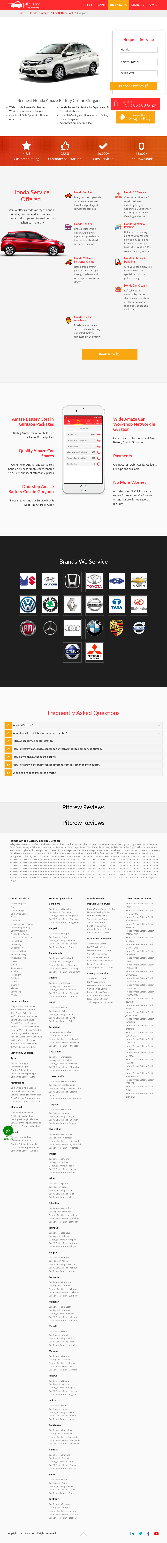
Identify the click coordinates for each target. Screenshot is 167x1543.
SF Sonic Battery (18, 954)
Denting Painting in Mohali (62, 1338)
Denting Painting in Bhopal (62, 940)
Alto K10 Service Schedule (23, 1009)
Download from (139, 117)
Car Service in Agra (19, 1063)
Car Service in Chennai (59, 982)
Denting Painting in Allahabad (25, 1119)
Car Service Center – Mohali (62, 1345)
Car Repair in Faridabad (60, 1035)
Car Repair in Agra (19, 1066)
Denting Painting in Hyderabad (64, 1140)
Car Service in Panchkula (60, 1430)
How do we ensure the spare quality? (34, 757)
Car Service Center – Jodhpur (62, 1246)
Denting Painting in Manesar (62, 1313)
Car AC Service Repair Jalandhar (64, 1218)
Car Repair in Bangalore (60, 912)
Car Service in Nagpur (59, 1380)
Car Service (16, 917)
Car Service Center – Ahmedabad (26, 1101)
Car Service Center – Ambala (24, 1150)
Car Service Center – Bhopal (62, 947)
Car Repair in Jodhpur (59, 1236)
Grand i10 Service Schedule (24, 1023)
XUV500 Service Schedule (23, 1046)
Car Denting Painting (20, 927)
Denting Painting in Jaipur (61, 1190)
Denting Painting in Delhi (61, 1014)
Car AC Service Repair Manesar (63, 1317)
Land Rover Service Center (100, 960)
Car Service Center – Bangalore (63, 922)
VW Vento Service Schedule (24, 1043)
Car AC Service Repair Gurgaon (63, 1119)
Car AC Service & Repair (22, 923)
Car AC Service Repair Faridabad (64, 1042)
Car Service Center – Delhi (61, 1021)
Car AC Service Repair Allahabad (26, 1122)
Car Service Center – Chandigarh (64, 971)
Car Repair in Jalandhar (60, 1211)
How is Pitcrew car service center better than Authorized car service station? (57, 749)
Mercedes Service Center (99, 950)
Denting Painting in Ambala (24, 1144)
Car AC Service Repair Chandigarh (65, 968)
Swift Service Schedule (21, 1013)
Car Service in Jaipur (58, 1183)
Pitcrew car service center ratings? (33, 741)
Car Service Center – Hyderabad (64, 1147)
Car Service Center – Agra (23, 1076)
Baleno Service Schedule (22, 1019)
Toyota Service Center (97, 919)
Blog (89, 4)
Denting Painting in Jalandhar (63, 1215)
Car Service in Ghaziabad (61, 1056)
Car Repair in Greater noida (62, 1084)
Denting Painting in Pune (61, 1486)
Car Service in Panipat (59, 1454)
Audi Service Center (96, 943)
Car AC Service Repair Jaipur (62, 1193)
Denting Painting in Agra (22, 1070)
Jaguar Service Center (97, 964)
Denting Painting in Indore (61, 1165)
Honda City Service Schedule (24, 1033)
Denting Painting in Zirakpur (62, 1510)
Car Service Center (19, 913)
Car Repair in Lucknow (59, 1285)
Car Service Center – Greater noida (65, 1098)
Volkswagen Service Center (100, 967)
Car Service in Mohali (59, 1331)
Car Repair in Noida (58, 1408)
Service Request (18, 903)
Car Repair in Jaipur (58, 1186)
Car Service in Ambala (21, 1137)
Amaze (45, 13)
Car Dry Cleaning (19, 930)
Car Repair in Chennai (59, 986)
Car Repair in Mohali (58, 1334)
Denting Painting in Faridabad (63, 1038)
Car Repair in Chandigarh (61, 961)
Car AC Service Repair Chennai (63, 993)
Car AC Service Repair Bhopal (63, 943)
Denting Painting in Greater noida (65, 1088)
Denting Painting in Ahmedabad (26, 1094)
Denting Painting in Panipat (62, 1461)
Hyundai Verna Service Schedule (26, 1030)
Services (137, 4)
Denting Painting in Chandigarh (64, 964)
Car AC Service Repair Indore (62, 1169)
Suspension (16, 967)
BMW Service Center (97, 947)
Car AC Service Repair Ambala (25, 1147)
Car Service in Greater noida (62, 1081)
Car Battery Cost (63, 13)
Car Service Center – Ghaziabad (64, 1070)
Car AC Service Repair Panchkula (64, 1440)
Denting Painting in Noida (61, 1412)
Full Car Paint (17, 940)
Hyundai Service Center (98, 912)
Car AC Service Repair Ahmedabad (27, 1098)
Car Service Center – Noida (62, 1419)
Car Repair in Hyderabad (61, 1137)
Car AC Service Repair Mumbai (63, 1366)
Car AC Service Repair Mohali (62, 1341)
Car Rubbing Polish (20, 934)
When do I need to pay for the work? (34, 772)
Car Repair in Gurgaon (59, 1112)
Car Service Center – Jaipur (61, 1197)
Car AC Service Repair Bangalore (64, 919)
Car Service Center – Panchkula (64, 1443)
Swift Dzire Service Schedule (24, 1016)
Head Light (16, 974)
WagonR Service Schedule (23, 1006)
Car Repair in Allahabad (22, 1116)
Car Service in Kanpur (59, 1257)
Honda (33, 13)
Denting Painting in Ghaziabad (63, 1063)
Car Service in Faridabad (60, 1032)
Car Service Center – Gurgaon (63, 1123)
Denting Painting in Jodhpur (62, 1239)
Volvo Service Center (97, 953)
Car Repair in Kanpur (59, 1260)
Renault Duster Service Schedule (26, 1036)
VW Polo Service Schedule (23, 1040)
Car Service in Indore (59, 1158)
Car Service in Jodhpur (59, 1232)
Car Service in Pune (58, 1479)
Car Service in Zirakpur (59, 1504)
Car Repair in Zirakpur (59, 1507)
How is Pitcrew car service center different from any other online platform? (56, 764)
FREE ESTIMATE (8, 1137)
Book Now (116, 4)
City (152, 4)
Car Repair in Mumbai (59, 1359)
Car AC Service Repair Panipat (63, 1464)
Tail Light (15, 978)
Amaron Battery (18, 950)
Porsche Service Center (98, 957)
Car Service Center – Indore (62, 1172)
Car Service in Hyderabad (61, 1134)
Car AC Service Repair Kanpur (63, 1267)
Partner (101, 4)
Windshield (16, 995)
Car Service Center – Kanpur (62, 1271)
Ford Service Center (96, 925)
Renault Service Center (98, 932)
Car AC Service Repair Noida (62, 1415)
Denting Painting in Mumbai (62, 1363)
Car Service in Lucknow (60, 1282)
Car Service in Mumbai (59, 1356)
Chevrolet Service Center (99, 929)
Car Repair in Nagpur (59, 1384)
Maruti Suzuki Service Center (101, 908)
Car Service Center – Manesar (63, 1320)
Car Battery (16, 944)
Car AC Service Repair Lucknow (64, 1292)
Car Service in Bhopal (59, 933)
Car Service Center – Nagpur (62, 1394)
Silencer (14, 988)
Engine (14, 981)
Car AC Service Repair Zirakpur (63, 1514)
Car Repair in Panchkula (60, 1433)
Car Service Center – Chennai (63, 996)
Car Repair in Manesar (59, 1310)
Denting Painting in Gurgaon (62, 1116)
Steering (15, 984)
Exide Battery (17, 947)
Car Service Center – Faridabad (63, 1045)
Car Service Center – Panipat (62, 1468)
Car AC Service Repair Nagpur (63, 1391)
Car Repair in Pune (58, 1482)
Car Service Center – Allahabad (25, 1126)
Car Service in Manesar (60, 1306)
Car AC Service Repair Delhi (62, 1017)
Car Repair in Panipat (59, 1458)
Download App (18, 910)
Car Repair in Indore (58, 1162)
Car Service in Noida (58, 1405)
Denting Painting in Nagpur (62, 1387)
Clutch (14, 964)
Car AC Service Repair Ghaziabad (64, 1066)
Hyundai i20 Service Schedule (25, 1026)
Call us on (139, 104)
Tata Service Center (96, 922)
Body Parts (16, 991)
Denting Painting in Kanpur (62, 1264)
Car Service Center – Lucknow (63, 1295)
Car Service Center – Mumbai (63, 1369)
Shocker (14, 971)
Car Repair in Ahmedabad (23, 1091)
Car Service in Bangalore (60, 908)
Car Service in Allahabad (22, 1112)
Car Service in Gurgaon (60, 1109)
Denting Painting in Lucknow (63, 1289)
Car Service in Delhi (58, 1007)
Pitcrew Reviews (83, 808)
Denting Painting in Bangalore (63, 915)
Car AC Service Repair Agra (23, 1073)
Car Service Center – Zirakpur (63, 1517)
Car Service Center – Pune (61, 1493)
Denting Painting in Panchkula (63, 1436)
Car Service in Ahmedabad (23, 1087)
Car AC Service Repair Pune (62, 1489)
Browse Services (131, 86)
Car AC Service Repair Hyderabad (65, 1144)
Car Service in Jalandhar (60, 1208)
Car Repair (16, 920)
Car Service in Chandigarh (61, 958)
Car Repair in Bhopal (58, 936)
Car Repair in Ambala (21, 1140)
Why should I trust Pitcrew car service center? (40, 733)
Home (21, 13)
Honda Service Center (97, 915)
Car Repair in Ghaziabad (60, 1060)
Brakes (14, 961)
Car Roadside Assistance (22, 937)
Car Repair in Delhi (58, 1010)
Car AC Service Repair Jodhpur (63, 1243)
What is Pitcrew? (23, 725)
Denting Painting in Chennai (62, 989)
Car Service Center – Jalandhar (63, 1221)
